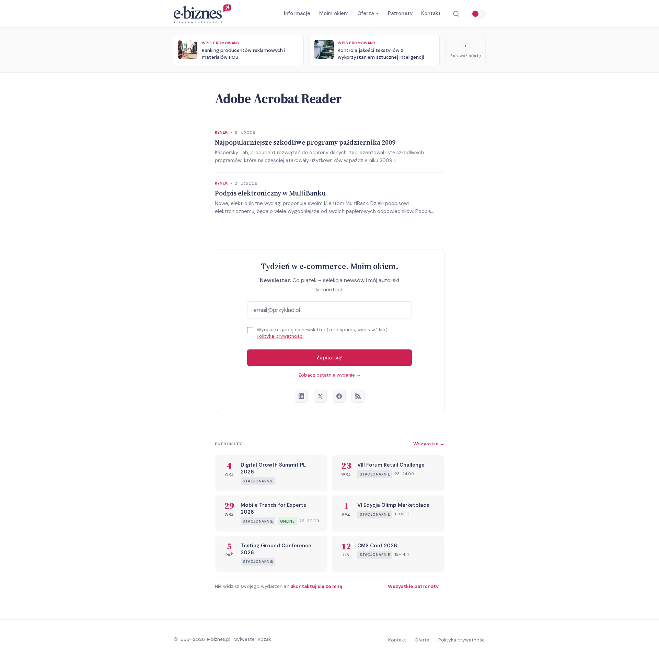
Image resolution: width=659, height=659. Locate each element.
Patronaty (400, 13)
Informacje (297, 13)
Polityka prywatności (280, 336)
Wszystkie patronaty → (416, 586)
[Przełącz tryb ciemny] (478, 14)
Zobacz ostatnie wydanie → (329, 375)
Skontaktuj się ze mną (316, 586)
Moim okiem (334, 13)
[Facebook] (339, 396)
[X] (320, 396)
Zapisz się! (329, 357)
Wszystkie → (428, 443)
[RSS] (358, 396)
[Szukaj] (456, 14)
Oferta (368, 13)
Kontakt (431, 13)
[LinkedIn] (301, 396)
